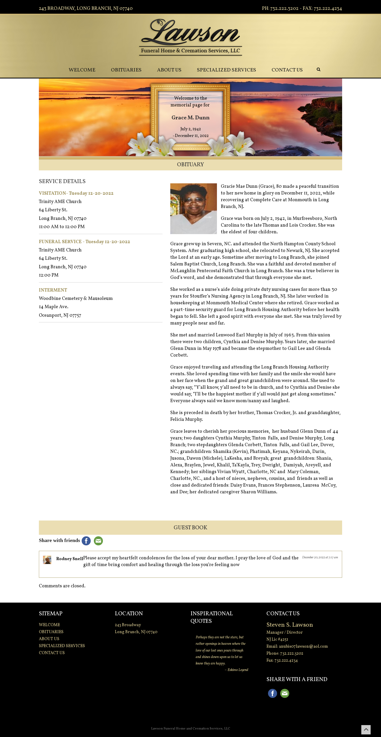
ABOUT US (169, 70)
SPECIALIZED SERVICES (226, 70)
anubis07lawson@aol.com (303, 646)
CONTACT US (287, 70)
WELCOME (82, 70)
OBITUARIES (126, 70)
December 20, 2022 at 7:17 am (320, 557)
